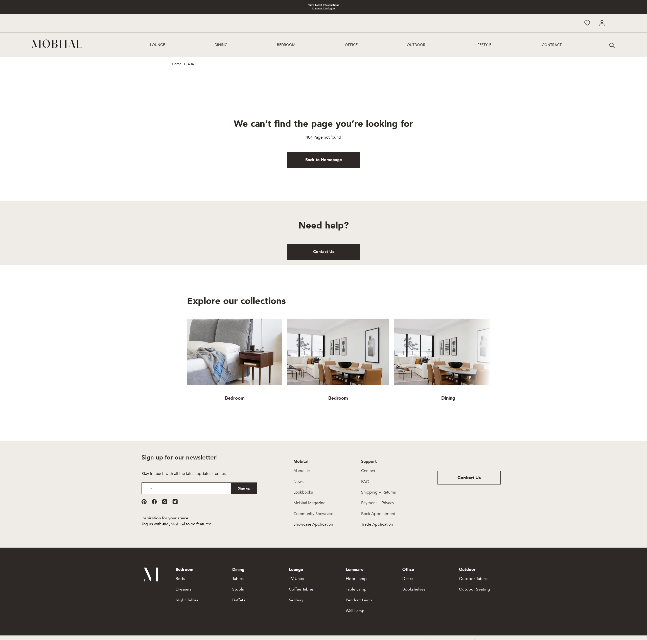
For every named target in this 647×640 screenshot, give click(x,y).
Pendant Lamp (359, 600)
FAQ (365, 481)
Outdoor (416, 44)
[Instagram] (164, 501)
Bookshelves (413, 589)
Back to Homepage (323, 160)
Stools (238, 589)
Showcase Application (313, 524)
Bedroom (286, 44)
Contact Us (323, 251)
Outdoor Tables (473, 578)
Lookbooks (303, 492)
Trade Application (377, 524)
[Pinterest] (144, 501)
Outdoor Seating (474, 589)
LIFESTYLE (483, 44)
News (298, 481)
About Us (301, 471)
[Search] (611, 44)
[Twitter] (175, 501)
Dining (221, 44)
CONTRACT (552, 44)
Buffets (238, 600)
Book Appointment (378, 514)
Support (369, 461)
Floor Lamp (356, 578)
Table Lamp (356, 589)
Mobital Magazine (309, 503)
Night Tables (187, 600)
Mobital (300, 461)
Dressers (184, 589)
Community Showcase (313, 514)
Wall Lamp (355, 610)
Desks (407, 578)
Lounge (157, 44)
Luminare (354, 569)
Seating (296, 600)
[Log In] (602, 23)
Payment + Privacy (377, 503)
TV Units (296, 578)
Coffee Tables (301, 589)
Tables (238, 578)
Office (351, 44)
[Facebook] (154, 501)
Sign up (244, 488)
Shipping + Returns (378, 492)
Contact (368, 471)
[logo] (57, 43)
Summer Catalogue (323, 8)
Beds (180, 578)
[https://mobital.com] (151, 580)
